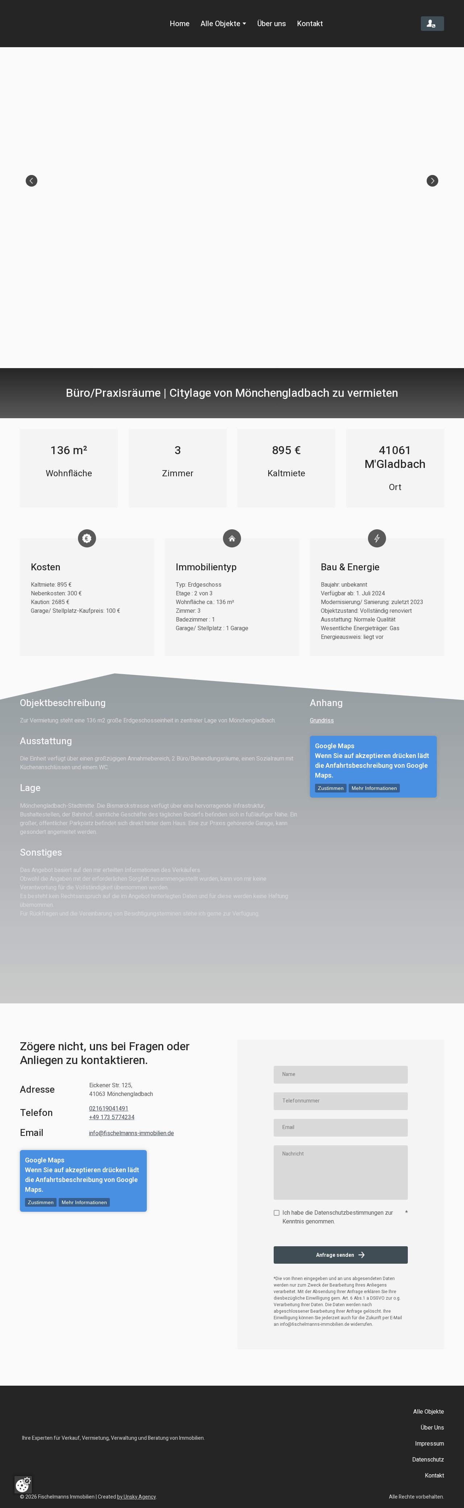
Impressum (429, 1449)
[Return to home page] (51, 24)
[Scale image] (232, 180)
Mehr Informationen (374, 793)
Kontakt (310, 24)
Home (180, 24)
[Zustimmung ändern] (23, 1484)
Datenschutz (428, 1465)
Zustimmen (331, 793)
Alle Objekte (220, 24)
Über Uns (432, 1433)
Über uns (271, 24)
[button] (432, 23)
